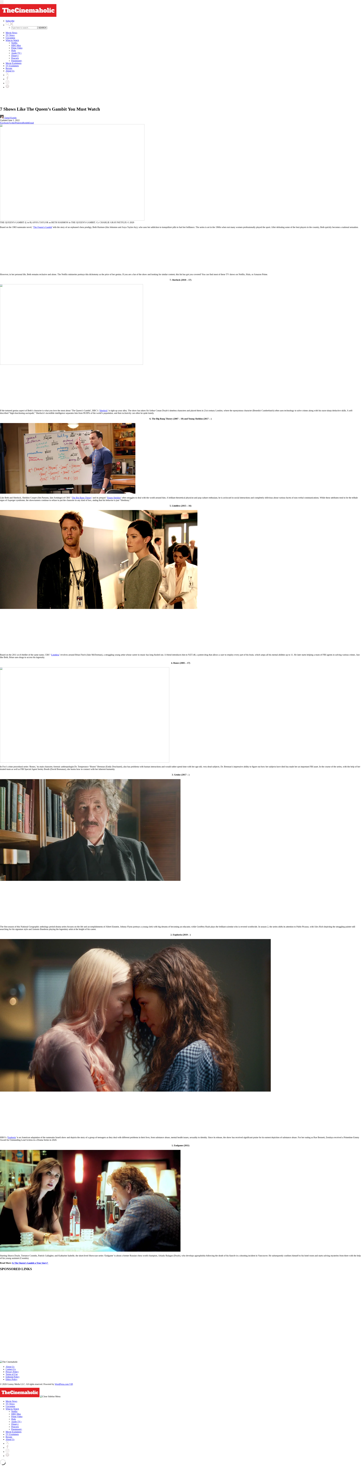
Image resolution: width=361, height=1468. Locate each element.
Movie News (11, 32)
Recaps (9, 68)
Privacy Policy (12, 1372)
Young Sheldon (114, 497)
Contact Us (11, 1369)
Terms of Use (12, 1374)
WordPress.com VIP (64, 1384)
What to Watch (12, 40)
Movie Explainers (13, 63)
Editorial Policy (12, 1377)
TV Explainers (12, 66)
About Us (10, 71)
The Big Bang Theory (82, 497)
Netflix (14, 43)
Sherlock (103, 410)
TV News (10, 35)
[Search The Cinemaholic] (9, 25)
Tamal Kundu (10, 118)
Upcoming (10, 38)
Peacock (15, 58)
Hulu (13, 50)
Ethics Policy (11, 1379)
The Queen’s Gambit (42, 227)
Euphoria (12, 1137)
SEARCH (42, 28)
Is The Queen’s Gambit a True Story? (30, 1263)
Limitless (55, 655)
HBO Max (16, 45)
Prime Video (16, 48)
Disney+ (15, 55)
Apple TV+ (16, 53)
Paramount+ (16, 60)
